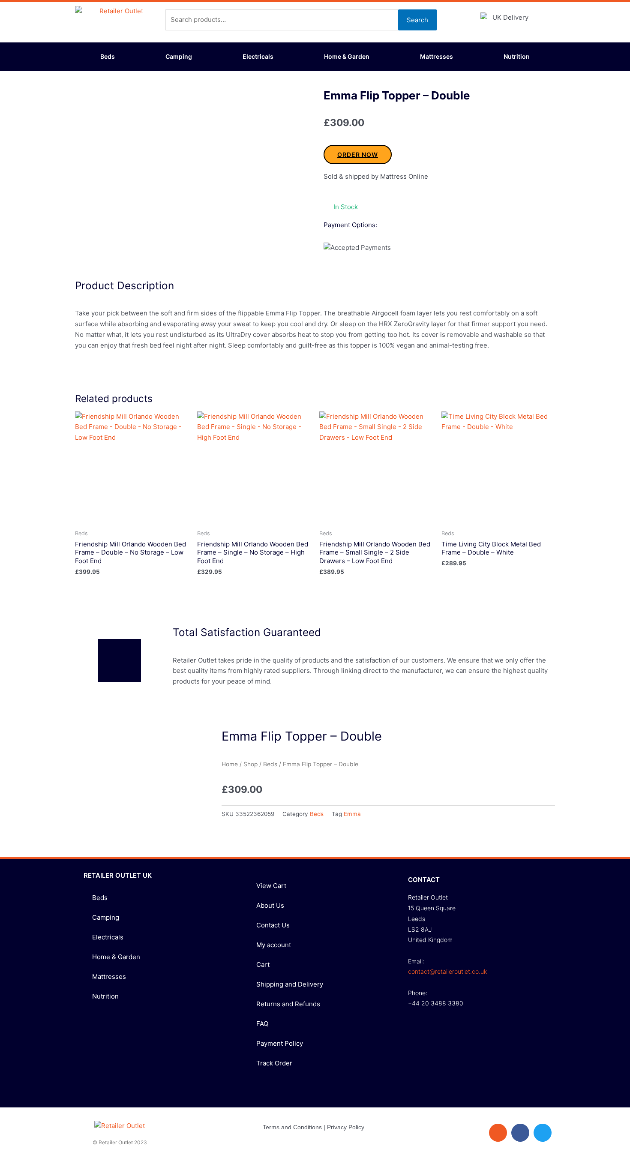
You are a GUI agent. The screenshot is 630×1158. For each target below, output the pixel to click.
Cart (263, 964)
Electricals (258, 56)
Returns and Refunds (288, 1004)
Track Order (274, 1063)
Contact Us (273, 925)
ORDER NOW (357, 154)
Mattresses (436, 56)
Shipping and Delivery (289, 984)
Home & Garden (346, 56)
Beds (107, 56)
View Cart (271, 886)
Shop (250, 764)
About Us (270, 905)
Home (230, 764)
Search (417, 20)
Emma (352, 813)
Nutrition (517, 56)
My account (273, 945)
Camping (178, 56)
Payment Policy (279, 1043)
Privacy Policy (345, 1127)
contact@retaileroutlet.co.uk (447, 971)
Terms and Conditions (292, 1127)
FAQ (262, 1024)
